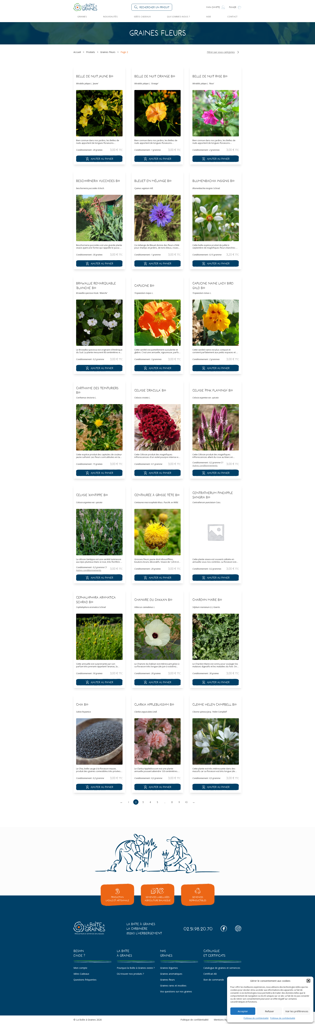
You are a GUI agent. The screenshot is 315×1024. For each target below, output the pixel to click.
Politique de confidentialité (256, 1018)
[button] (308, 980)
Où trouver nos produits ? (130, 973)
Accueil (77, 52)
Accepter (243, 1011)
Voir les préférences (296, 1011)
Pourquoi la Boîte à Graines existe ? (136, 967)
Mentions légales (223, 1019)
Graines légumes (169, 967)
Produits (90, 52)
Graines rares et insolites (173, 985)
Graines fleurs (167, 979)
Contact (232, 16)
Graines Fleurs (107, 52)
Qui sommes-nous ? (178, 16)
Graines (82, 16)
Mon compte (80, 967)
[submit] (99, 158)
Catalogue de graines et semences (221, 967)
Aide (208, 16)
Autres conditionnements (205, 465)
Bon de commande (213, 979)
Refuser (269, 1011)
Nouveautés (110, 16)
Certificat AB (210, 973)
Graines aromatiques (171, 973)
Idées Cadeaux (142, 16)
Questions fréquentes (85, 979)
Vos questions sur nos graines (176, 991)
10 (186, 802)
